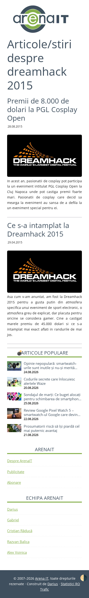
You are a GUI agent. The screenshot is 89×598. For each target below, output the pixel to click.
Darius (12, 509)
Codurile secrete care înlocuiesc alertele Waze (49, 381)
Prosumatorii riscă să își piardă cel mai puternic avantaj (52, 428)
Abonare (14, 482)
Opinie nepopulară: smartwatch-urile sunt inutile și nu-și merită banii (50, 367)
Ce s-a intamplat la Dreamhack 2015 (38, 229)
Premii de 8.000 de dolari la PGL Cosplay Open (42, 109)
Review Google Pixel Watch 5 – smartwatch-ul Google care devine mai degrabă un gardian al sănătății (52, 414)
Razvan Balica (18, 541)
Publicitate (15, 471)
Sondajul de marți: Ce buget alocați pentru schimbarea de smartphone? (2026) (53, 398)
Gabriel (13, 520)
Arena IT (45, 19)
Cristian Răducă (19, 530)
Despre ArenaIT (19, 460)
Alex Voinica (17, 552)
